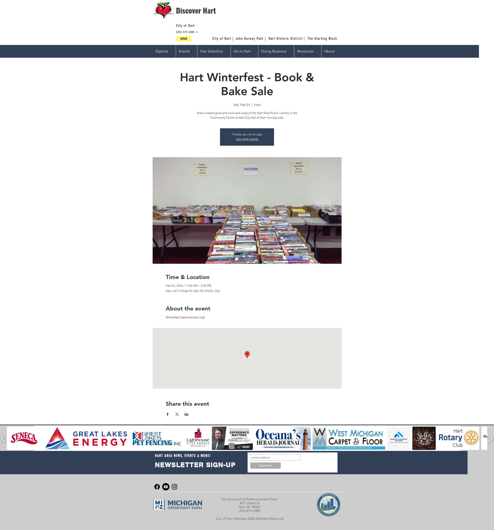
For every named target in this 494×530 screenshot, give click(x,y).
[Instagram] (174, 486)
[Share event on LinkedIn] (186, 414)
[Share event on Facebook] (167, 414)
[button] (164, 51)
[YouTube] (165, 486)
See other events (247, 139)
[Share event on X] (177, 414)
